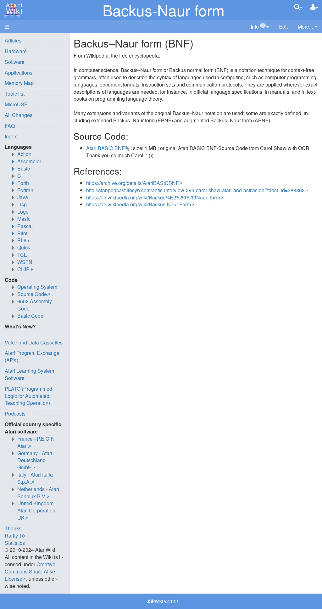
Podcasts (15, 413)
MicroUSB (16, 104)
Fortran (25, 190)
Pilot (22, 233)
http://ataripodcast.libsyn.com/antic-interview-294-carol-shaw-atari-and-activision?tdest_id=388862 (195, 190)
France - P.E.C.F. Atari (35, 442)
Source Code (32, 294)
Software (15, 61)
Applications (18, 72)
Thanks (13, 528)
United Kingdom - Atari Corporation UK (36, 510)
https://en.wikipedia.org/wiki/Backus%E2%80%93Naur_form (153, 197)
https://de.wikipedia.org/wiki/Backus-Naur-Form (138, 204)
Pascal (25, 226)
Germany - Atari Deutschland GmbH (34, 460)
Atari (13, 8)
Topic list (15, 93)
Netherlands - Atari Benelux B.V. (38, 492)
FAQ (10, 125)
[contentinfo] (260, 27)
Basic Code (30, 315)
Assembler (29, 161)
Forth (23, 183)
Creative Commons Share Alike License (30, 571)
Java (22, 197)
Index (11, 136)
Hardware (16, 51)
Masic (24, 218)
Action (24, 154)
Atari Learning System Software (29, 374)
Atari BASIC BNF (105, 148)
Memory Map (19, 83)
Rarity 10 (15, 535)
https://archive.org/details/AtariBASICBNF (132, 183)
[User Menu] (314, 7)
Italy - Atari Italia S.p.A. (35, 478)
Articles (13, 40)
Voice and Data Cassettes (34, 342)
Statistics (15, 542)
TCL (22, 254)
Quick (23, 247)
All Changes (18, 115)
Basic (23, 168)
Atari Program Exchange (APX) (32, 356)
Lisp (22, 204)
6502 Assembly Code (34, 305)
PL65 (23, 240)
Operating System (37, 286)
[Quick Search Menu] (298, 7)
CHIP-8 (25, 269)
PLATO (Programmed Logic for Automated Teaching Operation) (28, 396)
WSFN (24, 261)
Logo (23, 211)
